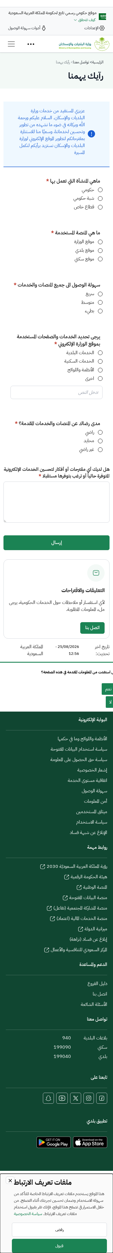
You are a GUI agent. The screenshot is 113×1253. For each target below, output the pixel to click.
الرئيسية (97, 62)
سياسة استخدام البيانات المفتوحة (79, 749)
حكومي (88, 190)
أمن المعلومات (95, 801)
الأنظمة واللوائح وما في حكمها (82, 738)
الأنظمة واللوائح (81, 370)
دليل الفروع (97, 983)
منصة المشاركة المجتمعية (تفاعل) (80, 908)
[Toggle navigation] (11, 43)
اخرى (89, 378)
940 (66, 1038)
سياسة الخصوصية (28, 1213)
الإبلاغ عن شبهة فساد (88, 832)
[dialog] (56, 1213)
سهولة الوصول (94, 790)
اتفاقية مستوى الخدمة (87, 780)
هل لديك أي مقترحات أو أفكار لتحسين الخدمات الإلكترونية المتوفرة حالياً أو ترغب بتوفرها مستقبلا (57, 472)
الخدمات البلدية (80, 353)
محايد (89, 441)
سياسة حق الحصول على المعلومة (78, 759)
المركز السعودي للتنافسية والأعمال (79, 949)
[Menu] (31, 44)
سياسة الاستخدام (91, 822)
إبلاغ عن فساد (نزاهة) (88, 939)
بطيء (89, 311)
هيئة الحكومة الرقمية (89, 876)
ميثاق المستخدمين (91, 811)
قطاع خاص (84, 207)
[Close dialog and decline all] (10, 1180)
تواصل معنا (81, 62)
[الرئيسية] (84, 44)
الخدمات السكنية (79, 361)
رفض (59, 1230)
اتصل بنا (92, 627)
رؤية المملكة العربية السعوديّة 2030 (77, 866)
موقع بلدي (84, 250)
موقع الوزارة (84, 241)
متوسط (87, 302)
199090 (62, 1047)
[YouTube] (62, 1098)
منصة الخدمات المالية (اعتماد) (82, 918)
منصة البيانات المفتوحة (88, 897)
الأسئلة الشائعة (94, 1004)
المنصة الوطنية (95, 887)
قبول (59, 1246)
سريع (90, 294)
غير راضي (86, 449)
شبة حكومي (83, 198)
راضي (89, 432)
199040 (62, 1056)
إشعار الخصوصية (92, 770)
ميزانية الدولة (96, 928)
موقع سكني (84, 259)
